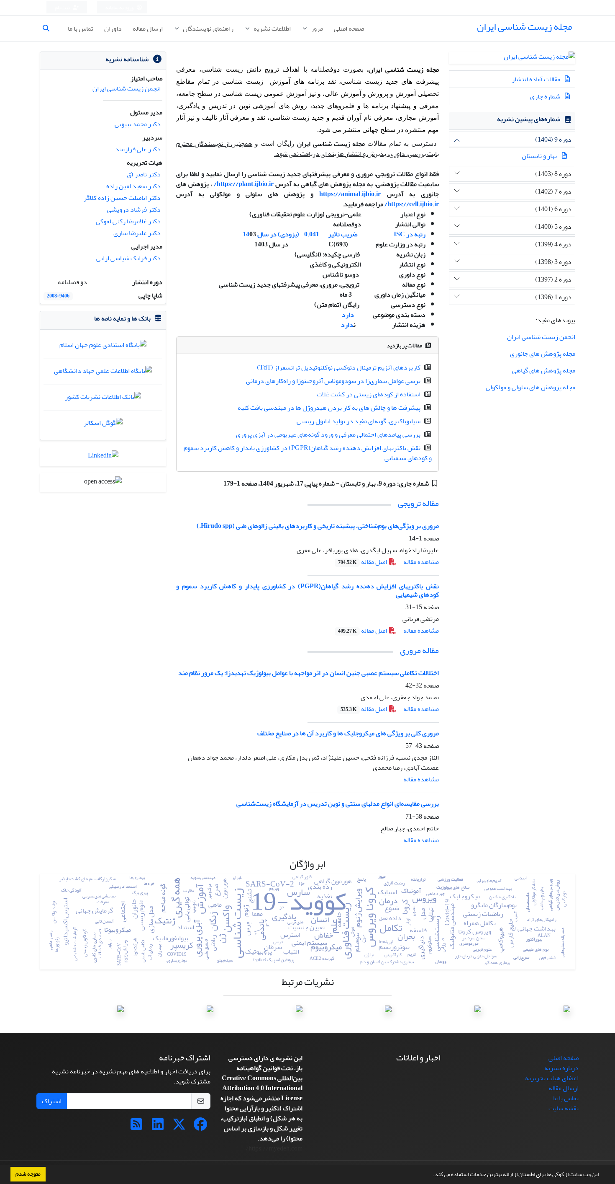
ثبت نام (63, 8)
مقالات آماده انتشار (536, 79)
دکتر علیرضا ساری (137, 233)
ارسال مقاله (148, 28)
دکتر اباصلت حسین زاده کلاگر (122, 197)
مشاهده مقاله (421, 562)
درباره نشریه (561, 1068)
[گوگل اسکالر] (103, 425)
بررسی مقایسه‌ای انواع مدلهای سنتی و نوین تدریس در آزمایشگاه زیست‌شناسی (337, 803)
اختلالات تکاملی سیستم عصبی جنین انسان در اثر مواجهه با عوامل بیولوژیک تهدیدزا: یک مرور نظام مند (308, 673)
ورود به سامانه (119, 8)
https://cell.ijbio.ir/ (411, 204)
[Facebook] (200, 1127)
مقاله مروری (419, 650)
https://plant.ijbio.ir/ (244, 184)
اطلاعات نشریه (271, 28)
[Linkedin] (158, 1127)
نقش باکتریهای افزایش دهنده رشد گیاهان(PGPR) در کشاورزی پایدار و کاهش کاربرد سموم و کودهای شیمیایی (308, 453)
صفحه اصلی (349, 28)
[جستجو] (49, 28)
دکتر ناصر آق (144, 174)
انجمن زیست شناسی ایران (541, 337)
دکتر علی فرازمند (138, 149)
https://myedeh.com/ (313, 204)
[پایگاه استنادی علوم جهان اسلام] (102, 347)
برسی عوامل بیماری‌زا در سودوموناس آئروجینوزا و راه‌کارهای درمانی (333, 381)
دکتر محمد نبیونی (138, 124)
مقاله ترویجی (418, 503)
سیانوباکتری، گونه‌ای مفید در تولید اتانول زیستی (358, 421)
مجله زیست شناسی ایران (524, 26)
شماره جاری (545, 96)
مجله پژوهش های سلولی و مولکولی (530, 387)
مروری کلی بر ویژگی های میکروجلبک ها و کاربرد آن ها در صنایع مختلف (348, 733)
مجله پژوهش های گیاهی (543, 370)
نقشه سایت (563, 1108)
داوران (113, 28)
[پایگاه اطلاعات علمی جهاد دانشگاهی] (103, 373)
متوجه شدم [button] (28, 1174)
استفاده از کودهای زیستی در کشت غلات (368, 394)
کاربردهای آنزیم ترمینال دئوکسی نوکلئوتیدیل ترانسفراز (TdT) (338, 367)
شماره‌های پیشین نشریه (528, 119)
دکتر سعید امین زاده (133, 186)
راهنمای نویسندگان (207, 28)
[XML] (217, 483)
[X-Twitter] (179, 1127)
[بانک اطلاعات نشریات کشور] (103, 399)
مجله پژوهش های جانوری (542, 353)
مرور (316, 28)
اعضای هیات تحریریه (552, 1078)
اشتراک (52, 1101)
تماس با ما (80, 28)
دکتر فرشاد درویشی (134, 209)
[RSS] (136, 1127)
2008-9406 (58, 296)
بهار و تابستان (539, 156)
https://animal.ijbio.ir (350, 194)
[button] (431, 1175)
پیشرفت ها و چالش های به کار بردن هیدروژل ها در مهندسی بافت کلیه (329, 407)
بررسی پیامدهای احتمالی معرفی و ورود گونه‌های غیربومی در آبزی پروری (328, 434)
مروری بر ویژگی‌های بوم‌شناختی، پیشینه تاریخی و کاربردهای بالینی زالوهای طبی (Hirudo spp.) (318, 526)
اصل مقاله (363, 562)
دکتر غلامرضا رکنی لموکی (128, 221)
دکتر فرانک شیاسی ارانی (128, 258)
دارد (348, 314)
